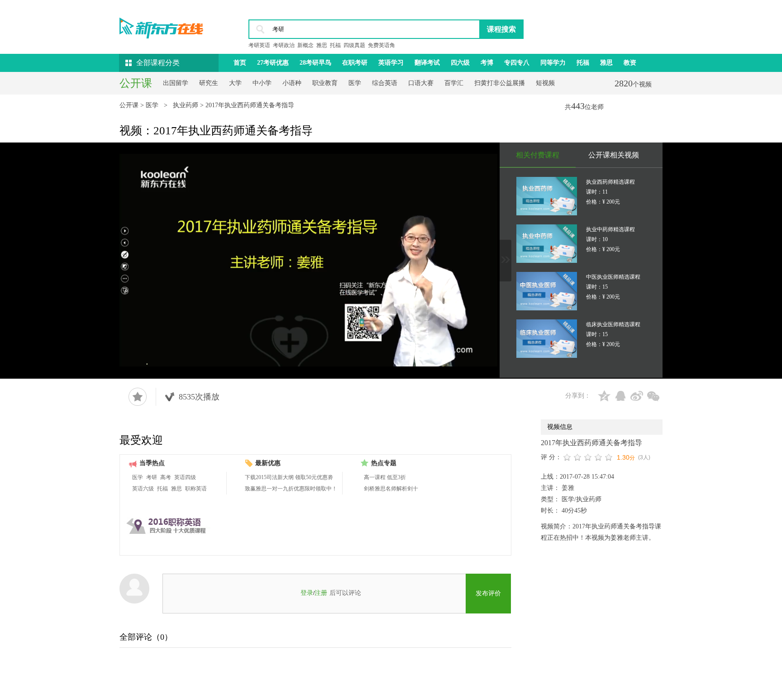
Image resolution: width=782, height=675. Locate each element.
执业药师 (186, 105)
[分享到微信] (653, 395)
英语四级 (185, 477)
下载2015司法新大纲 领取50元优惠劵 (289, 477)
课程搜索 (501, 29)
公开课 (129, 105)
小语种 (291, 83)
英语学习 (391, 62)
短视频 (545, 83)
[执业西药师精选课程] (546, 196)
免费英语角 (381, 45)
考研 (151, 477)
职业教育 (325, 83)
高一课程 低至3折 (385, 477)
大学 (235, 83)
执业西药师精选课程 (610, 182)
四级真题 (354, 45)
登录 (306, 592)
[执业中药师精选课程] (546, 243)
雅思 (321, 45)
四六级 (460, 62)
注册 (321, 592)
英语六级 (143, 488)
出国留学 (175, 83)
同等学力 (553, 62)
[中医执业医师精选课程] (546, 291)
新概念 (305, 45)
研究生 (208, 83)
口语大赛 (421, 83)
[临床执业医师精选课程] (546, 338)
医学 (354, 83)
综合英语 (384, 83)
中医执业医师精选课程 (613, 277)
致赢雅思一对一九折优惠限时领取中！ (291, 488)
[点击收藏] (138, 397)
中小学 (262, 83)
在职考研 (354, 62)
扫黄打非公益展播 (499, 83)
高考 (165, 477)
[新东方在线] (161, 25)
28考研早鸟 (315, 62)
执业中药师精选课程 (610, 229)
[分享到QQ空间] (604, 395)
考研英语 (259, 45)
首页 (240, 62)
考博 (487, 62)
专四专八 (516, 62)
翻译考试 (427, 62)
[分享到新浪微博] (637, 395)
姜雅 (567, 488)
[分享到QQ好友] (620, 395)
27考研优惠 (273, 62)
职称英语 (196, 488)
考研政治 (284, 45)
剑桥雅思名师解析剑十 (391, 488)
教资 (630, 62)
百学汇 (453, 83)
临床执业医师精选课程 (613, 324)
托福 (335, 45)
